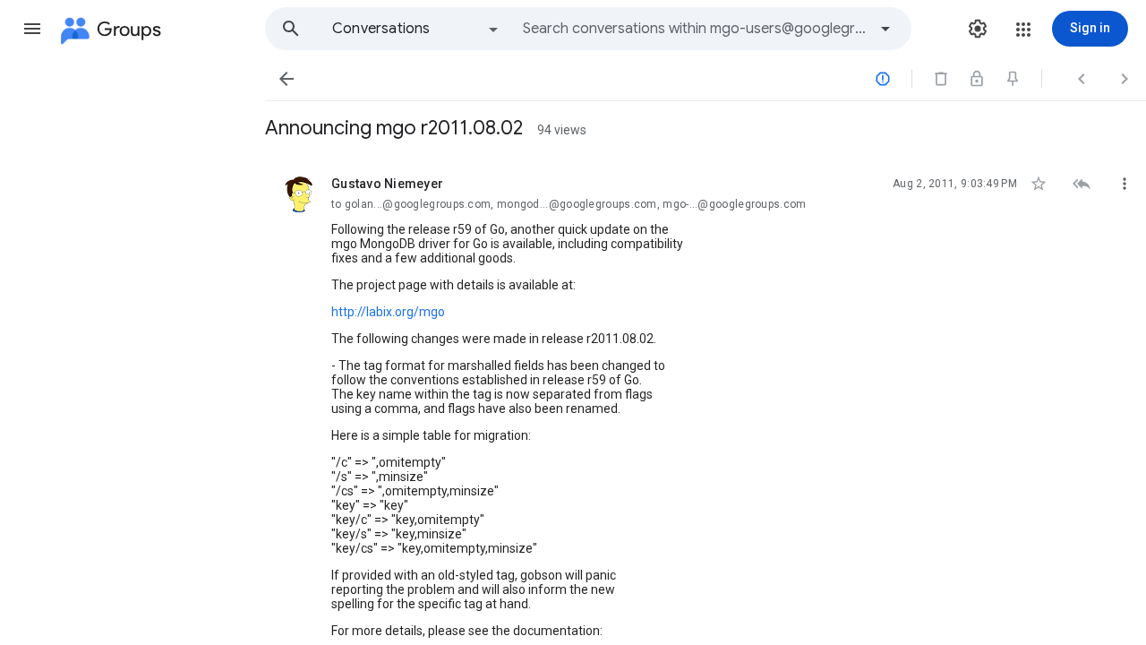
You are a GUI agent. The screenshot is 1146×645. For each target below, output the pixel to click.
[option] (416, 28)
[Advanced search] (885, 28)
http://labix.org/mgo (388, 312)
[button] (32, 28)
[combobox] (695, 28)
